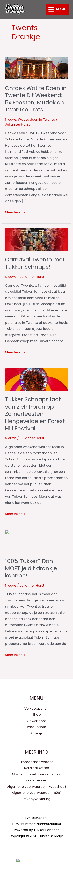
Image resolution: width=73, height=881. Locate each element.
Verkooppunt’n (36, 708)
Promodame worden (36, 762)
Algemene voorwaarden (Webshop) (36, 786)
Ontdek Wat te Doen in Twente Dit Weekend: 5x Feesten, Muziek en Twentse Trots (36, 99)
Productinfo (36, 727)
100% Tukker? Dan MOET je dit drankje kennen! (31, 568)
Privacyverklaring (36, 799)
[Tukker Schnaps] (15, 9)
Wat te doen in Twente (36, 119)
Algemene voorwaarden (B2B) (36, 792)
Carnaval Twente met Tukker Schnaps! (35, 263)
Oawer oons (36, 721)
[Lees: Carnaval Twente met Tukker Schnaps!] (36, 239)
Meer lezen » (15, 212)
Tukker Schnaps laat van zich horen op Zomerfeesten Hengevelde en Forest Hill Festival (35, 413)
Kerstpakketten (36, 768)
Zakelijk (36, 733)
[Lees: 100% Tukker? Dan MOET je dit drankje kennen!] (36, 541)
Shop (36, 714)
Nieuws (10, 119)
